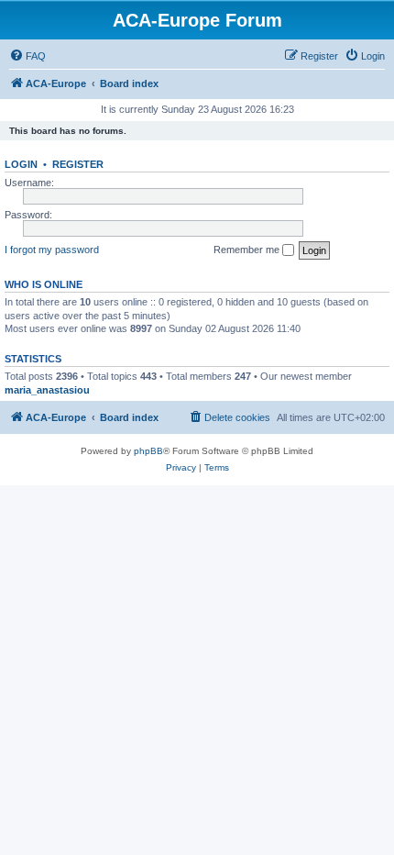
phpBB (148, 451)
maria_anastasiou (47, 389)
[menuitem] (27, 56)
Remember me (247, 249)
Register (78, 164)
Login (21, 164)
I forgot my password (52, 249)
